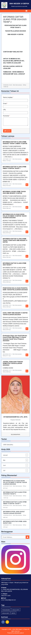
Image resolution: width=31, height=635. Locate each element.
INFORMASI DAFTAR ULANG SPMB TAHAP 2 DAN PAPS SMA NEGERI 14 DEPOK (15, 240)
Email (5, 103)
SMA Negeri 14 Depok (21, 629)
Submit (8, 131)
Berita (13, 613)
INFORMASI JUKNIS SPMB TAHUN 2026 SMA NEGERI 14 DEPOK (14, 192)
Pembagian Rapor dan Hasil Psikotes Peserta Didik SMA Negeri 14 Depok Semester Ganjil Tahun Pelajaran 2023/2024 (15, 338)
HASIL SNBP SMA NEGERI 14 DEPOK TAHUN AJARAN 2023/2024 (15, 313)
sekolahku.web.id (19, 633)
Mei (15, 460)
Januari (15, 455)
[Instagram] (8, 622)
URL (4, 110)
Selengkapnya (15, 434)
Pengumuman (6, 610)
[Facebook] (3, 622)
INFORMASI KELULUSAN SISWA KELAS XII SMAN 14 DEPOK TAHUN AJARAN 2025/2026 (15, 216)
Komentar (6, 116)
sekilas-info (15, 610)
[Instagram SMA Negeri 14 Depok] (15, 559)
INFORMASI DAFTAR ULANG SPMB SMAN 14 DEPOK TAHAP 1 (14, 167)
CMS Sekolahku (8, 445)
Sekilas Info (5, 613)
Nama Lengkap (8, 97)
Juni (15, 465)
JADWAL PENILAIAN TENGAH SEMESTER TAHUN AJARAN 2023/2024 (13, 363)
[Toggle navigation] (26, 11)
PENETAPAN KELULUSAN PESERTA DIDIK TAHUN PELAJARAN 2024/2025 (15, 289)
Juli (15, 470)
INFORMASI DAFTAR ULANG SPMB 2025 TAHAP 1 (14, 264)
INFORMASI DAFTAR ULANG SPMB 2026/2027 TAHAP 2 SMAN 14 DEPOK (15, 142)
